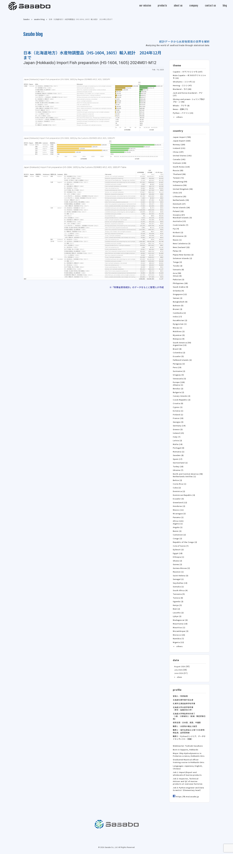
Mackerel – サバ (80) (182, 89)
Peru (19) (177, 367)
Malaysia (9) (179, 338)
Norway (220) (179, 144)
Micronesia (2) (179, 236)
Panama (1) (178, 517)
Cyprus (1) (178, 407)
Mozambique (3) (180, 631)
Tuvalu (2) (177, 265)
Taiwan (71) (178, 177)
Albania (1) (178, 385)
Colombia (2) (179, 352)
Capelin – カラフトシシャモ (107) (187, 71)
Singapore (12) (180, 294)
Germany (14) (179, 425)
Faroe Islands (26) (181, 207)
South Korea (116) (181, 166)
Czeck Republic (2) (181, 399)
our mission (145, 5)
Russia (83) (178, 170)
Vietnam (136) (179, 163)
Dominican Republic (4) (184, 495)
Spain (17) (177, 459)
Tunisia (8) (178, 597)
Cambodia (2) (179, 313)
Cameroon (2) (179, 534)
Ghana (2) (177, 560)
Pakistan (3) (178, 279)
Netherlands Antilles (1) (184, 476)
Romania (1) (178, 451)
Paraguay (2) (179, 363)
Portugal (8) (178, 448)
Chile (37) (177, 192)
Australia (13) (179, 221)
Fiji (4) (176, 228)
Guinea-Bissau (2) (181, 568)
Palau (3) (177, 251)
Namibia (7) (178, 638)
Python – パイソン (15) (183, 113)
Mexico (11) (178, 510)
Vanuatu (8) (178, 269)
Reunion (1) (178, 571)
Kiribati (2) (178, 232)
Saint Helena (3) (180, 575)
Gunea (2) (177, 564)
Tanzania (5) (179, 594)
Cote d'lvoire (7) (181, 546)
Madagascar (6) (180, 620)
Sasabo (29, 6)
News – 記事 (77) (180, 109)
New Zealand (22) (181, 247)
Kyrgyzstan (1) (180, 324)
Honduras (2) (179, 506)
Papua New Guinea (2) (183, 254)
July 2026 (178, 670)
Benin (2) (177, 531)
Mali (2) (176, 609)
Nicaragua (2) (179, 513)
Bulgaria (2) (178, 392)
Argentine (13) (179, 345)
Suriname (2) (179, 371)
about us (178, 5)
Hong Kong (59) (180, 181)
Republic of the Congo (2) (185, 542)
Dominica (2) (179, 491)
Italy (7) (176, 436)
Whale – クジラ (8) (181, 105)
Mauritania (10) (180, 623)
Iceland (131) (179, 148)
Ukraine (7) (178, 470)
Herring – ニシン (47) (182, 85)
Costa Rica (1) (179, 484)
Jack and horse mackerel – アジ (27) (187, 94)
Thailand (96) (179, 174)
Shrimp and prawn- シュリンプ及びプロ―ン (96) (189, 100)
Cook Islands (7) (180, 225)
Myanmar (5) (179, 335)
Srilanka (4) (178, 290)
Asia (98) (177, 273)
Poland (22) (178, 211)
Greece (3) (178, 429)
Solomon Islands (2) (182, 258)
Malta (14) (178, 444)
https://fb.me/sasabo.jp (187, 796)
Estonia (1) (178, 410)
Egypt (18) (178, 553)
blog (225, 5)
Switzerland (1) (180, 462)
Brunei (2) (177, 309)
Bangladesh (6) (180, 301)
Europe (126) (179, 382)
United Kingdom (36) (183, 189)
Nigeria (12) (178, 642)
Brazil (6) (177, 349)
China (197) (178, 152)
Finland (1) (178, 414)
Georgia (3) (178, 422)
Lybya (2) (177, 616)
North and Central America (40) (188, 474)
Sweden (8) (178, 455)
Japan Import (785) (182, 137)
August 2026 (179, 667)
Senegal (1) (178, 579)
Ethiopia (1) (178, 557)
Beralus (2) (178, 388)
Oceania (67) (179, 215)
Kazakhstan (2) (180, 320)
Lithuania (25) (179, 196)
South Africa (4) (180, 590)
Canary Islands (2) (181, 396)
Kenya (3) (177, 605)
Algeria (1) (178, 523)
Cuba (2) (177, 487)
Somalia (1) (178, 586)
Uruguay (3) (178, 374)
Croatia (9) (178, 403)
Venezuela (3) (179, 378)
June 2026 (178, 673)
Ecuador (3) (178, 498)
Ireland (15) (178, 433)
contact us (210, 5)
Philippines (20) (180, 283)
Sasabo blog (33, 34)
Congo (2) (177, 538)
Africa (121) (178, 521)
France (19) (178, 418)
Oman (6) (177, 276)
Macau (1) (177, 327)
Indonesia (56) (180, 185)
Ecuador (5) (178, 356)
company (193, 5)
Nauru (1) (177, 240)
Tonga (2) (177, 262)
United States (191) (182, 155)
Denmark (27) (179, 204)
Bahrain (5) (178, 305)
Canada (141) (179, 159)
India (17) (177, 316)
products (162, 5)
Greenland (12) (180, 502)
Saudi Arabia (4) (180, 287)
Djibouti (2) (178, 549)
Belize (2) (177, 480)
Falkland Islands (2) (182, 360)
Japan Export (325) (182, 140)
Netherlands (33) (181, 200)
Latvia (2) (177, 440)
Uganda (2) (178, 601)
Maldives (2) (179, 331)
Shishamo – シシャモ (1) (184, 81)
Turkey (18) (178, 466)
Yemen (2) (177, 298)
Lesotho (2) (178, 612)
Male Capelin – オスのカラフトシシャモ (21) (189, 76)
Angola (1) (178, 527)
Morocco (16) (179, 635)
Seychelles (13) (180, 583)
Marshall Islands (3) (182, 217)
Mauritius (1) (179, 627)
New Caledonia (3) (182, 243)
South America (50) (182, 342)
